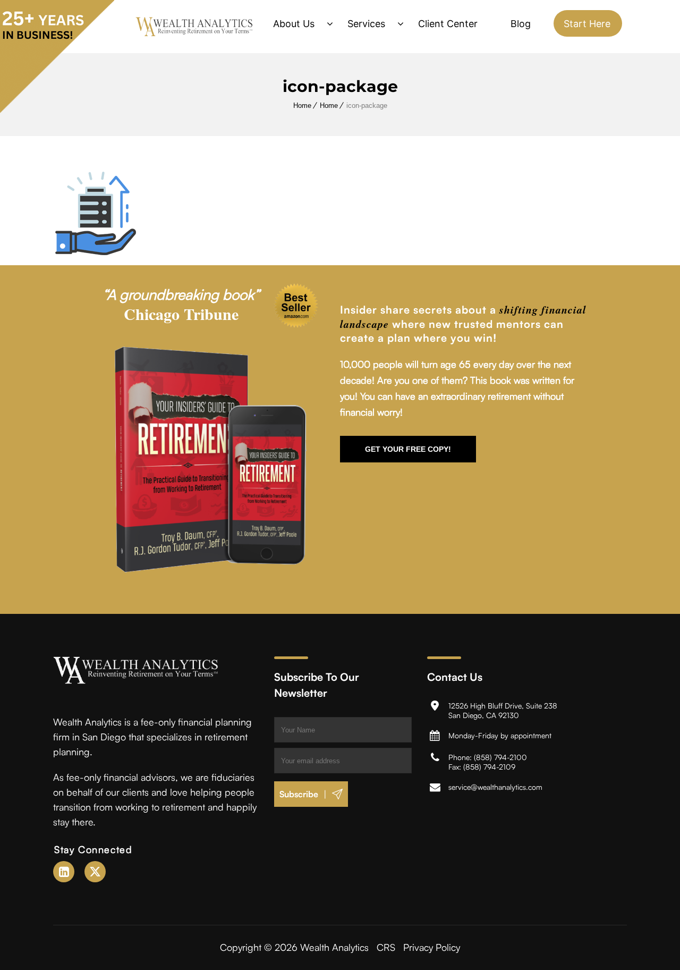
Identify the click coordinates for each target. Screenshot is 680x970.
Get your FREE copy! (408, 449)
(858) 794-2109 (489, 766)
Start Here (587, 23)
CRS (386, 947)
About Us (293, 23)
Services (366, 23)
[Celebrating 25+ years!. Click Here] (57, 110)
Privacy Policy (431, 947)
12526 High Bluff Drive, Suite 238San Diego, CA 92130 (502, 710)
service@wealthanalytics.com (495, 786)
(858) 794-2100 (500, 757)
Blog (521, 23)
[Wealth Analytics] (194, 26)
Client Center (448, 23)
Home (302, 105)
